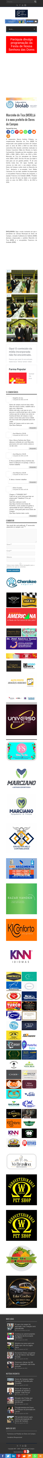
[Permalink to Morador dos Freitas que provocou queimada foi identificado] (10, 1403)
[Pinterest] (17, 132)
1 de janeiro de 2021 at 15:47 (20, 474)
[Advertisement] (21, 76)
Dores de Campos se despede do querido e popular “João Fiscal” (22, 1390)
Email (8, 551)
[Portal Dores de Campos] (21, 15)
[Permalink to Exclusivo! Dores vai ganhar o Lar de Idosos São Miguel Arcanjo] (10, 1358)
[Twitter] (12, 132)
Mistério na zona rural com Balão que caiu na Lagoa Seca (24, 1345)
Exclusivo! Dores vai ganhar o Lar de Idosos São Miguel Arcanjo (25, 1355)
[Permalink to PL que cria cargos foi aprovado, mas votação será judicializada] (10, 1329)
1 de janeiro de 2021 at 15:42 (20, 435)
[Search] (35, 1)
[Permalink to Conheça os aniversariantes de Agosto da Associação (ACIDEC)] (10, 1339)
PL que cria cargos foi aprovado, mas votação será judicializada (25, 1326)
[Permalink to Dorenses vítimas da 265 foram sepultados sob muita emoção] (10, 1367)
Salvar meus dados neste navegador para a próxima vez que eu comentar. (20, 566)
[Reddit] (34, 132)
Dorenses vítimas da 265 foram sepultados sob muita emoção (25, 1364)
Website (9, 557)
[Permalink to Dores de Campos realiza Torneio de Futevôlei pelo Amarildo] (10, 1384)
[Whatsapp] (25, 132)
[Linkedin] (30, 132)
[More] (8, 136)
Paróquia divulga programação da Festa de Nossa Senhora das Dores (22, 44)
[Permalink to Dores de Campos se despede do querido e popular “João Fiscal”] (10, 1394)
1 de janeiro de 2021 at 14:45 (20, 399)
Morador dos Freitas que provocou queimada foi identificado (24, 1400)
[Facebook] (8, 132)
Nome (8, 544)
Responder (33, 428)
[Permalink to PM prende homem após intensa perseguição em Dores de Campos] (10, 1422)
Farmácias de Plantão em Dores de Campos (21, 1434)
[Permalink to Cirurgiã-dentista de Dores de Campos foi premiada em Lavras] (10, 1413)
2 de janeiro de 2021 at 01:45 (20, 489)
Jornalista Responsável (14, 1437)
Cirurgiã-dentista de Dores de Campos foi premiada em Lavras (25, 1409)
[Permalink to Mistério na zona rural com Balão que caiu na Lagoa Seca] (10, 1348)
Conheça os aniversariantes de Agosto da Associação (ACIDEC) (25, 1336)
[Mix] (21, 132)
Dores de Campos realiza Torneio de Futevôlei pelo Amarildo (24, 1381)
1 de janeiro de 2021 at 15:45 (20, 455)
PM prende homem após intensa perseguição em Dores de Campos (24, 1419)
